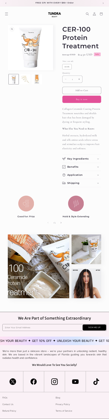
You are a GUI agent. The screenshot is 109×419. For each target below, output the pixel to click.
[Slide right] (61, 223)
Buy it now (82, 99)
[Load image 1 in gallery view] (14, 79)
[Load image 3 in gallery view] (37, 79)
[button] (6, 14)
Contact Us (8, 404)
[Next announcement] (103, 3)
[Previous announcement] (6, 3)
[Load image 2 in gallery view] (25, 79)
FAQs (5, 398)
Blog (58, 398)
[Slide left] (48, 223)
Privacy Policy (63, 404)
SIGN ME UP (94, 327)
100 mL (67, 66)
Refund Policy (9, 411)
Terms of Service (64, 411)
